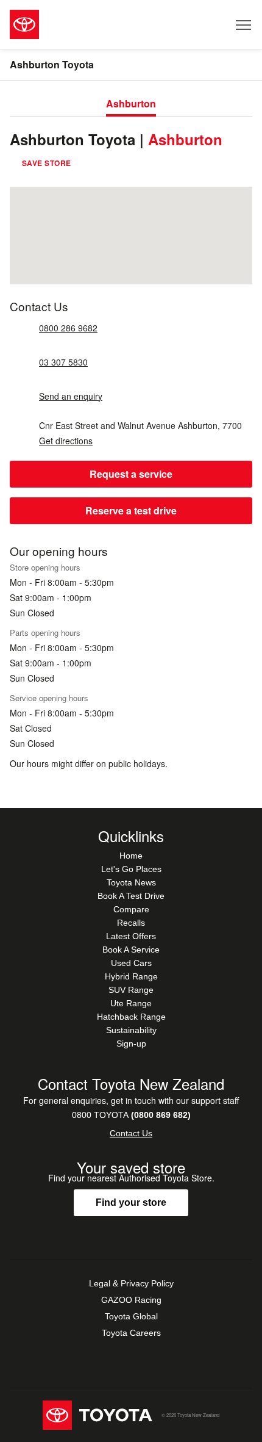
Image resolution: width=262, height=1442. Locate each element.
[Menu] (244, 24)
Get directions (66, 441)
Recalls (131, 923)
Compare (131, 909)
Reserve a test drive (131, 510)
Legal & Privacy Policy (131, 1283)
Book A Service (131, 949)
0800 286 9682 (68, 328)
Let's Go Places (131, 869)
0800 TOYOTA (131, 1115)
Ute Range (131, 1003)
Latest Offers (131, 936)
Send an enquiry (70, 396)
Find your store (131, 1202)
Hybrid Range (131, 976)
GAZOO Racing (131, 1300)
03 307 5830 (63, 362)
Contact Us (131, 1133)
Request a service (131, 474)
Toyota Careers (131, 1333)
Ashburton (131, 103)
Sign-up (131, 1043)
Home (131, 855)
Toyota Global (131, 1316)
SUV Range (131, 990)
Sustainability (131, 1030)
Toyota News (131, 882)
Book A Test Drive (131, 896)
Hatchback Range (131, 1017)
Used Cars (131, 963)
